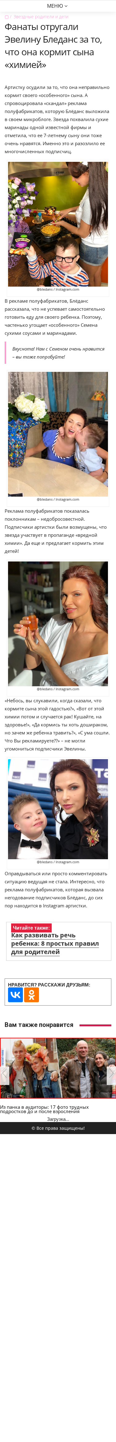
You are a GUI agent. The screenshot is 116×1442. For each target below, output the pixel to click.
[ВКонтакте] (15, 994)
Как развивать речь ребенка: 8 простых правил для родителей (55, 943)
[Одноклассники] (31, 994)
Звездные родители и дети (41, 16)
